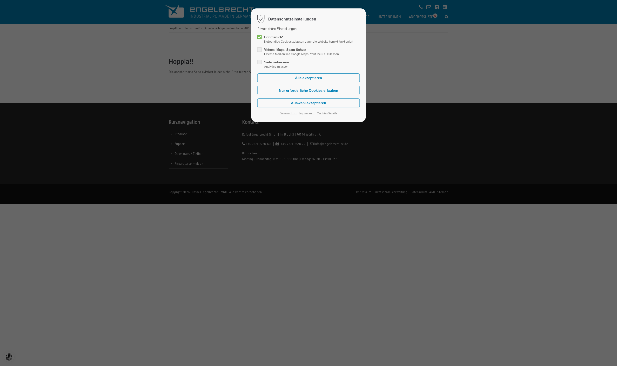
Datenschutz (288, 113)
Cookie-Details (327, 113)
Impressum (307, 113)
